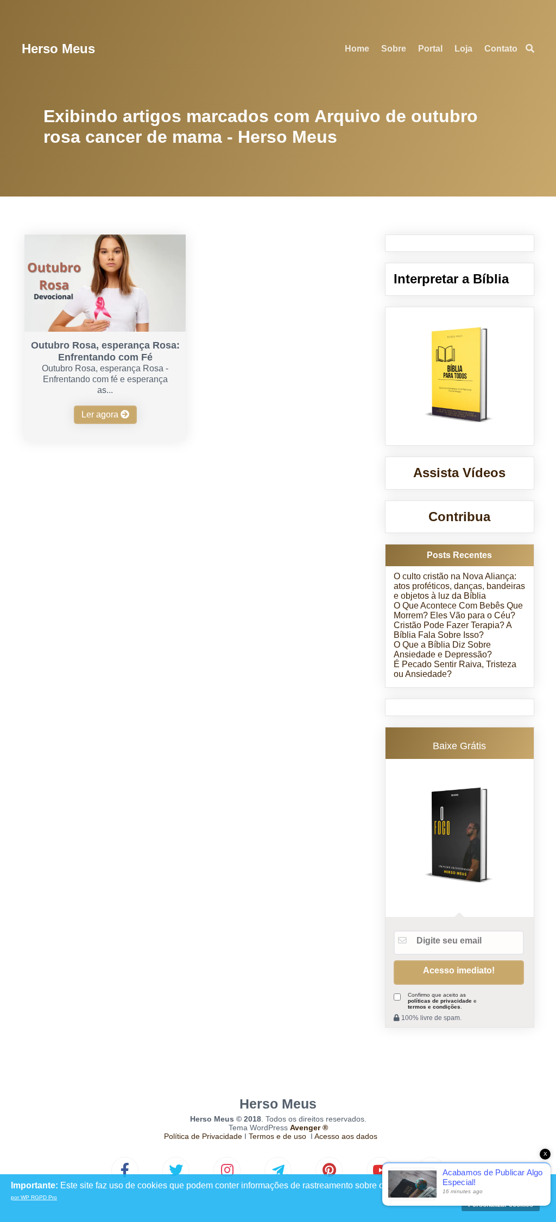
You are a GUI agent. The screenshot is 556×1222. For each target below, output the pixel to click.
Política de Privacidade (203, 1136)
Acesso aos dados (345, 1136)
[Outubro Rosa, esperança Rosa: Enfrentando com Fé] (104, 328)
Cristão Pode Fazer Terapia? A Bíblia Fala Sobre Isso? (452, 630)
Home (357, 48)
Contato (500, 48)
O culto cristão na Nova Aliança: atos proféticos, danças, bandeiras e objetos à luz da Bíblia (459, 586)
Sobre (393, 48)
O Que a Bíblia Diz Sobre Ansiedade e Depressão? (443, 649)
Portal (430, 48)
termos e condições (434, 1007)
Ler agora (101, 414)
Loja (463, 48)
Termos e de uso (277, 1136)
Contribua (459, 516)
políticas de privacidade (440, 1001)
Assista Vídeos (459, 472)
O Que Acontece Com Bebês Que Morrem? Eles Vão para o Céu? (458, 610)
